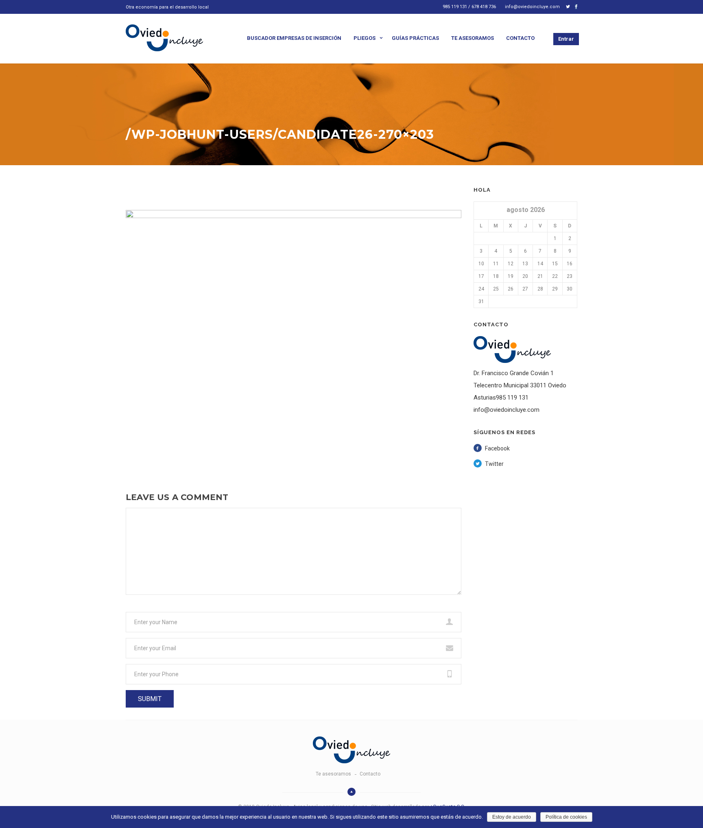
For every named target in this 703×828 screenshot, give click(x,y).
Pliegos (365, 38)
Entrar (566, 39)
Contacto (520, 38)
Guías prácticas (415, 38)
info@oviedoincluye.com (532, 6)
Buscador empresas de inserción (294, 38)
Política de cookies (566, 817)
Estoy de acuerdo (511, 817)
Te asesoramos (472, 38)
